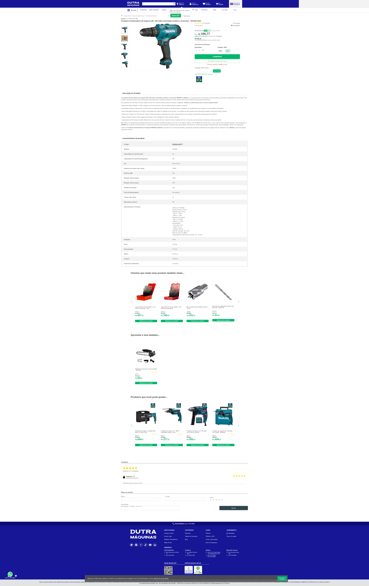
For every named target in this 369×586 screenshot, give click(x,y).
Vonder (188, 312)
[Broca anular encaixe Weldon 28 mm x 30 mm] (198, 301)
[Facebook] (141, 545)
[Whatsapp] (131, 545)
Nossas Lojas (168, 536)
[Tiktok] (145, 545)
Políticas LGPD (210, 536)
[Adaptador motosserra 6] (146, 363)
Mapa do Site (168, 542)
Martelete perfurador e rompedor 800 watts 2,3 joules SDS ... (145, 431)
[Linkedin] (155, 545)
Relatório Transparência (170, 539)
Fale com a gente (231, 536)
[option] (160, 46)
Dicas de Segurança (211, 542)
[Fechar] (16, 576)
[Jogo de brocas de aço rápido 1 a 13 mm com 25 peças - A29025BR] (146, 301)
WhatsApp (231, 533)
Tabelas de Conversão (191, 536)
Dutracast (187, 533)
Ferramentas (127, 15)
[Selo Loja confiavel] (189, 570)
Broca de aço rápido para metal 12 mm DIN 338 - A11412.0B (223, 306)
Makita (123, 19)
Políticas (208, 533)
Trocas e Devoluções (212, 539)
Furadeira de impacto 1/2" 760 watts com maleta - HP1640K (222, 431)
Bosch (188, 436)
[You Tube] (150, 545)
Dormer (137, 312)
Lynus (136, 374)
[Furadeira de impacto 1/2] (172, 425)
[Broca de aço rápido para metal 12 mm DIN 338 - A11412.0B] (223, 302)
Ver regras (210, 74)
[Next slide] (238, 301)
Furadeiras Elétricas (151, 15)
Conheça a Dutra (169, 533)
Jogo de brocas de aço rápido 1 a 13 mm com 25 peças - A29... (145, 307)
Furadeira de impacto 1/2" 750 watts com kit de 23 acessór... (197, 431)
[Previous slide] (131, 301)
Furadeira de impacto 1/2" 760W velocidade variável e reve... (170, 431)
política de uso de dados (161, 578)
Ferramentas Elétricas (138, 15)
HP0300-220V (132, 18)
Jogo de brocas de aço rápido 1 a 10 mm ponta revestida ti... (171, 307)
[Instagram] (136, 545)
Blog (186, 539)
